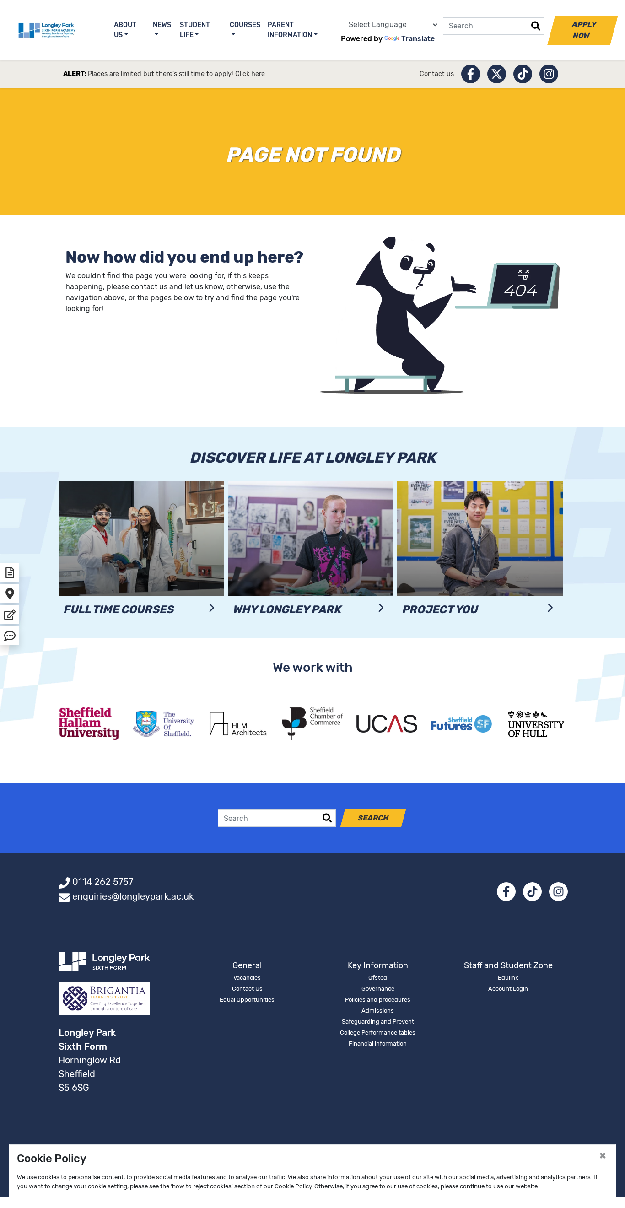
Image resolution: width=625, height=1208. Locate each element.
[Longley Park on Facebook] (470, 74)
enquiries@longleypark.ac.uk (133, 896)
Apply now (584, 30)
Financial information (378, 1043)
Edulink (508, 977)
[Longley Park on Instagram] (548, 74)
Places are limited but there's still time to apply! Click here (176, 74)
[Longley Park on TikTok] (522, 74)
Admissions (377, 1010)
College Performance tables (377, 1032)
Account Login (508, 988)
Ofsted (377, 977)
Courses (245, 25)
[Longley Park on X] (496, 74)
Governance (377, 988)
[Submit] (536, 26)
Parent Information (290, 30)
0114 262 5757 (102, 881)
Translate (418, 38)
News (162, 25)
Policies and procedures (377, 999)
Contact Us (247, 988)
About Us (125, 30)
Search (373, 818)
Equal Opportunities (247, 999)
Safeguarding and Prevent (378, 1021)
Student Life (195, 30)
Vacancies (247, 977)
